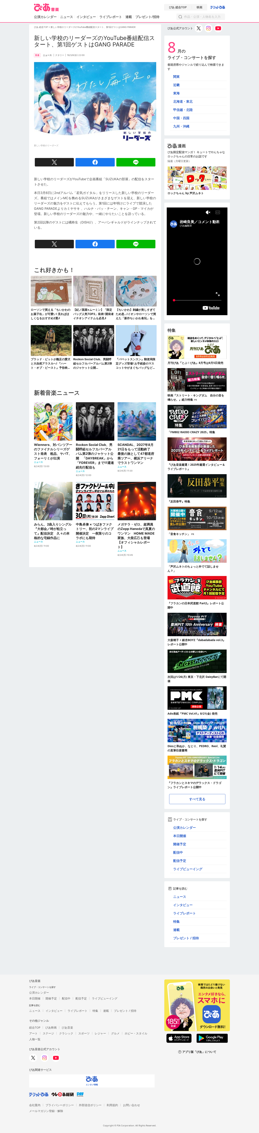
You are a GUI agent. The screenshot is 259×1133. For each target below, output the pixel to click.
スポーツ (84, 1033)
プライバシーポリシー (60, 1105)
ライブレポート (110, 16)
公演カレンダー (184, 827)
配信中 (178, 852)
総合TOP (34, 1027)
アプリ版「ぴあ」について (199, 1052)
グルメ (115, 1033)
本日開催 (179, 836)
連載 (128, 16)
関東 (176, 76)
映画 (199, 7)
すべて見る (197, 799)
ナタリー (59, 55)
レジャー (100, 1033)
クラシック (66, 1033)
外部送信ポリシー (90, 1105)
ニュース (66, 16)
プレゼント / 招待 (186, 938)
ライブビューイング (187, 869)
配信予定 (179, 860)
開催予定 (179, 844)
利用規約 (112, 1105)
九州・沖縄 (181, 126)
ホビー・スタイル (136, 1033)
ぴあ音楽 (67, 1027)
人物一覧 (34, 1039)
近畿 (176, 85)
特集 (176, 921)
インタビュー (86, 16)
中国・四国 (181, 118)
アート (33, 1033)
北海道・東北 (183, 101)
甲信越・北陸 (183, 109)
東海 (176, 93)
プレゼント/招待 (147, 16)
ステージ (48, 1033)
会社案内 (34, 1105)
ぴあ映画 (51, 1027)
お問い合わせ (131, 1105)
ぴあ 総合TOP (178, 7)
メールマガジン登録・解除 (46, 1111)
